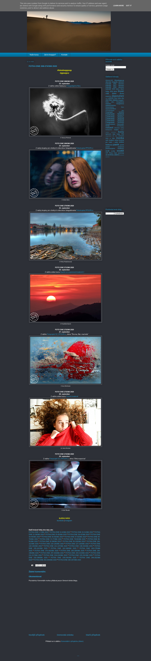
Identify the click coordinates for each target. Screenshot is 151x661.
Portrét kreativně (72, 396)
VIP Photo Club (111, 153)
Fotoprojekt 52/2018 (115, 118)
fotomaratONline (111, 109)
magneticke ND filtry (111, 136)
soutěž (120, 150)
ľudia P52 (120, 134)
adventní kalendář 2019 (115, 88)
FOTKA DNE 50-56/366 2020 (52, 537)
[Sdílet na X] (40, 565)
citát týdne (111, 93)
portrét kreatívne (115, 147)
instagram (68, 520)
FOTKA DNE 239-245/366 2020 (63, 557)
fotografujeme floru (115, 107)
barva (117, 89)
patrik (116, 144)
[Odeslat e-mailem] (36, 565)
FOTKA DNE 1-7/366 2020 (38, 532)
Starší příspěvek (93, 635)
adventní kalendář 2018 (115, 86)
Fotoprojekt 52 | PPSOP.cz (56, 334)
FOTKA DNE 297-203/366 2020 (52, 553)
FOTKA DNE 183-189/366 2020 (72, 551)
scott (107, 151)
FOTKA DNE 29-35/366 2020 (56, 534)
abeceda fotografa (112, 82)
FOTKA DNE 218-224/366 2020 (55, 555)
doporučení (118, 96)
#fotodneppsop (119, 80)
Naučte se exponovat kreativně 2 (72, 272)
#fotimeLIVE (109, 80)
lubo (114, 134)
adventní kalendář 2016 (115, 83)
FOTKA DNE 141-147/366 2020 (55, 546)
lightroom (108, 134)
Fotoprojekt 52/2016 (115, 114)
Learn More (118, 6)
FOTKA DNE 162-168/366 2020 (63, 548)
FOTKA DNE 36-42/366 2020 (78, 534)
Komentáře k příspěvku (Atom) (72, 641)
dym (107, 98)
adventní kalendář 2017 (115, 84)
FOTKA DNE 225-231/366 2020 (81, 555)
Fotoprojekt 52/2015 (115, 112)
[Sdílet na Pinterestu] (45, 565)
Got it (129, 6)
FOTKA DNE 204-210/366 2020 (77, 553)
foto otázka (113, 100)
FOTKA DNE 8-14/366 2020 (60, 532)
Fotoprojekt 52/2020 (115, 122)
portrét (122, 145)
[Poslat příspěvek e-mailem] (32, 565)
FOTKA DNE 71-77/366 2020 (51, 539)
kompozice (109, 129)
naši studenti (110, 140)
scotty (113, 151)
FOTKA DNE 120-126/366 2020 (52, 544)
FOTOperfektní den (115, 110)
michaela (121, 136)
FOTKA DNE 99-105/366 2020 (74, 541)
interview (117, 128)
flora (115, 98)
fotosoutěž (120, 124)
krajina (116, 129)
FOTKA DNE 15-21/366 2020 (82, 532)
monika (120, 138)
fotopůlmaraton (110, 124)
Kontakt (64, 55)
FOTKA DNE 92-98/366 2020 (50, 541)
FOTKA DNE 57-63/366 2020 (75, 537)
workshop (121, 153)
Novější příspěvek (37, 635)
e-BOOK (111, 98)
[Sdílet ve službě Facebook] (43, 565)
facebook (60, 520)
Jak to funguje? (50, 55)
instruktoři (109, 128)
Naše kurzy (34, 55)
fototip (108, 126)
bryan (121, 91)
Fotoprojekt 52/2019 (115, 120)
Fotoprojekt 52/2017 (115, 116)
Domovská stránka (65, 635)
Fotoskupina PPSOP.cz (84, 148)
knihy (122, 128)
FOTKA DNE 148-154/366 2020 (81, 546)
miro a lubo (110, 138)
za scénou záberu (112, 155)
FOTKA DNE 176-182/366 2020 (46, 551)
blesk (115, 91)
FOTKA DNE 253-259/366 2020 (45, 560)
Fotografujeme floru (73, 86)
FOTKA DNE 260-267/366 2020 (69, 560)
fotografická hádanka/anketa (115, 104)
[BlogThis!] (38, 565)
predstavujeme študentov (115, 148)
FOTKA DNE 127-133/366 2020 (77, 544)
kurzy (121, 131)
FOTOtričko (120, 126)
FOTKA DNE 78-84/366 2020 (74, 539)
